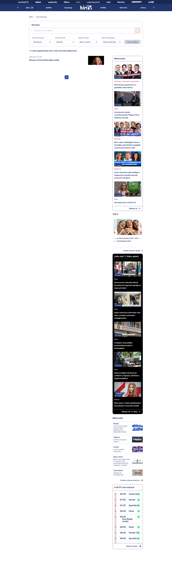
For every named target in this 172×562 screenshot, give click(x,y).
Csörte (116, 447)
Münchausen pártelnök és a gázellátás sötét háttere (125, 86)
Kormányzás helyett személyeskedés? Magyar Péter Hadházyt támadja (127, 115)
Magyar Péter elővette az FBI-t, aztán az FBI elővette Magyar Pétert (126, 239)
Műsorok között (83, 38)
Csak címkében (132, 42)
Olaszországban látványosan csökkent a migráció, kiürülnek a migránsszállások (126, 375)
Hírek (116, 109)
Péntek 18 (117, 169)
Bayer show (118, 457)
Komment (117, 139)
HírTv (31, 17)
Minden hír (133, 208)
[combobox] (40, 42)
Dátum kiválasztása (108, 38)
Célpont (116, 437)
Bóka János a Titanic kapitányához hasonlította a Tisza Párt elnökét (127, 404)
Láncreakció (118, 470)
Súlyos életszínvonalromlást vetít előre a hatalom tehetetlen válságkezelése (127, 315)
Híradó (116, 424)
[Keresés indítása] (137, 30)
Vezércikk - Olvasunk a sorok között (126, 81)
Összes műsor (132, 546)
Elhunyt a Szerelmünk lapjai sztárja (44, 60)
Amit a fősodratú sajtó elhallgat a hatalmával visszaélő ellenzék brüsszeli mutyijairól (127, 175)
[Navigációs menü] (18, 8)
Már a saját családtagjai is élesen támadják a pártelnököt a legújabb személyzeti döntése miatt (127, 145)
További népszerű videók (131, 251)
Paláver (116, 399)
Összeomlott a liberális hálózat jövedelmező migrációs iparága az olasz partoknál (127, 285)
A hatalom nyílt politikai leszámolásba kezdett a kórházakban (123, 345)
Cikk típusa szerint (38, 38)
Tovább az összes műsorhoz (130, 480)
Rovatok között (60, 38)
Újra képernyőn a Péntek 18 (125, 202)
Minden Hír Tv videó (130, 412)
